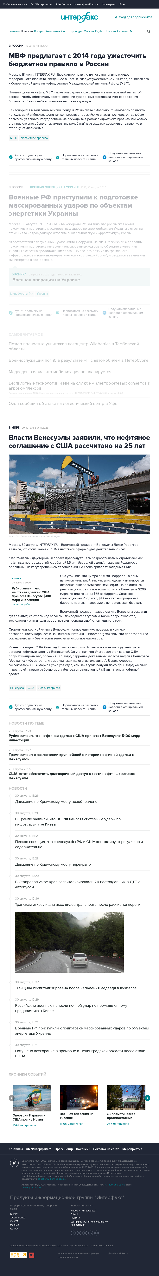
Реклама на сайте (106, 1149)
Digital (99, 31)
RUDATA (75, 1218)
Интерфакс (79, 17)
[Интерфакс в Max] (96, 1232)
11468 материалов (71, 1124)
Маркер (14, 1225)
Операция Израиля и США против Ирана (29, 1118)
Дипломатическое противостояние (121, 1116)
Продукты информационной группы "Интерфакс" (67, 1197)
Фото (133, 31)
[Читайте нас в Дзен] (73, 1232)
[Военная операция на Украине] (79, 1109)
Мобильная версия (15, 4)
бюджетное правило (34, 138)
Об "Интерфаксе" (42, 4)
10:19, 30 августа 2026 (93, 187)
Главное (14, 31)
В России (27, 31)
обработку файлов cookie (52, 1179)
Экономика (52, 31)
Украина (42, 293)
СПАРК (14, 1214)
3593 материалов (24, 1125)
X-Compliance (17, 1217)
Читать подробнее (31, 596)
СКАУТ (14, 1221)
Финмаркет (109, 4)
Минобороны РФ (21, 293)
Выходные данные (68, 1257)
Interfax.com (63, 4)
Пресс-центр (64, 1149)
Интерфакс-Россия (86, 4)
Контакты (16, 1149)
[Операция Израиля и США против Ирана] (32, 1110)
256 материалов (118, 1124)
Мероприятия (132, 1149)
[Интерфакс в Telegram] (79, 1232)
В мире (38, 31)
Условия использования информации (78, 1253)
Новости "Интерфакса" (83, 1210)
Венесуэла (17, 688)
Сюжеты (122, 31)
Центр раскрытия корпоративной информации (89, 1223)
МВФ (13, 138)
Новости (110, 31)
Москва (89, 31)
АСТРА (14, 1228)
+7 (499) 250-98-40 (115, 1184)
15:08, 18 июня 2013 (37, 45)
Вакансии (83, 1149)
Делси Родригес (49, 688)
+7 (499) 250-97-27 (31, 1187)
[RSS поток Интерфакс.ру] (90, 1232)
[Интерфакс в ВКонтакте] (84, 1232)
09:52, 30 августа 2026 (35, 427)
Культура (76, 31)
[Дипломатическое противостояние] (126, 1109)
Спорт (65, 31)
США (31, 688)
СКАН (74, 1214)
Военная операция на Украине (55, 187)
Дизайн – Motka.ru (118, 1253)
